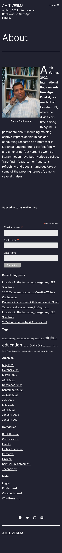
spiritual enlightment (28, 351)
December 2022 (12, 384)
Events (6, 444)
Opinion (7, 458)
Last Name (11, 253)
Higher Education (12, 449)
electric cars (39, 339)
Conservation (10, 439)
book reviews (22, 339)
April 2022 (8, 409)
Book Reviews (10, 434)
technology (41, 351)
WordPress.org (11, 498)
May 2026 (8, 365)
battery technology (9, 339)
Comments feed (12, 493)
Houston (26, 346)
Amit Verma (12, 5)
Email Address (13, 227)
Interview (8, 454)
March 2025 (9, 374)
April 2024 (8, 379)
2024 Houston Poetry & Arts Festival (24, 322)
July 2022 (8, 399)
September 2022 (12, 389)
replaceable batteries (50, 346)
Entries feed (9, 488)
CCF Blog (30, 339)
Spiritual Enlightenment (16, 463)
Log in (6, 483)
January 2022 (10, 414)
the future (49, 351)
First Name (11, 240)
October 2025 (10, 369)
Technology (9, 469)
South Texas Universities (11, 351)
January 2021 (10, 419)
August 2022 (10, 394)
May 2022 (8, 404)
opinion (36, 345)
